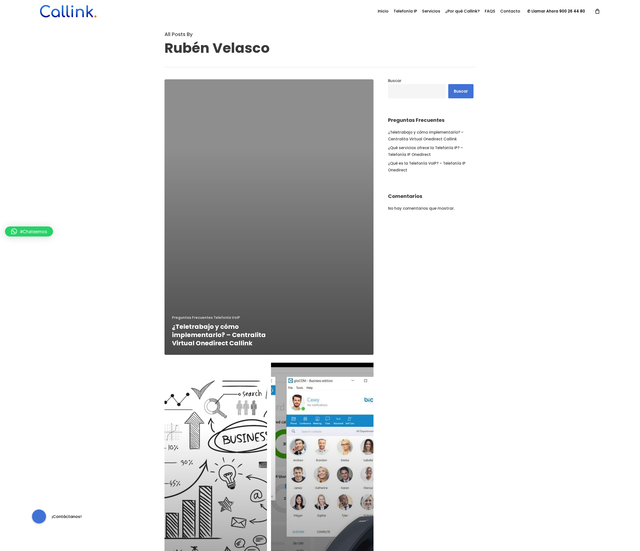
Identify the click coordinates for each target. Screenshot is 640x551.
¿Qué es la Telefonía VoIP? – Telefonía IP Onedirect (427, 167)
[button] (29, 231)
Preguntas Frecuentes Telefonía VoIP (206, 317)
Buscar (395, 80)
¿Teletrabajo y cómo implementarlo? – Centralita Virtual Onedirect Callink (426, 136)
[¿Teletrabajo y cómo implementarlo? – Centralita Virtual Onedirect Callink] (269, 217)
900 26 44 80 (572, 11)
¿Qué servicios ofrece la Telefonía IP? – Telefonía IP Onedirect (425, 151)
